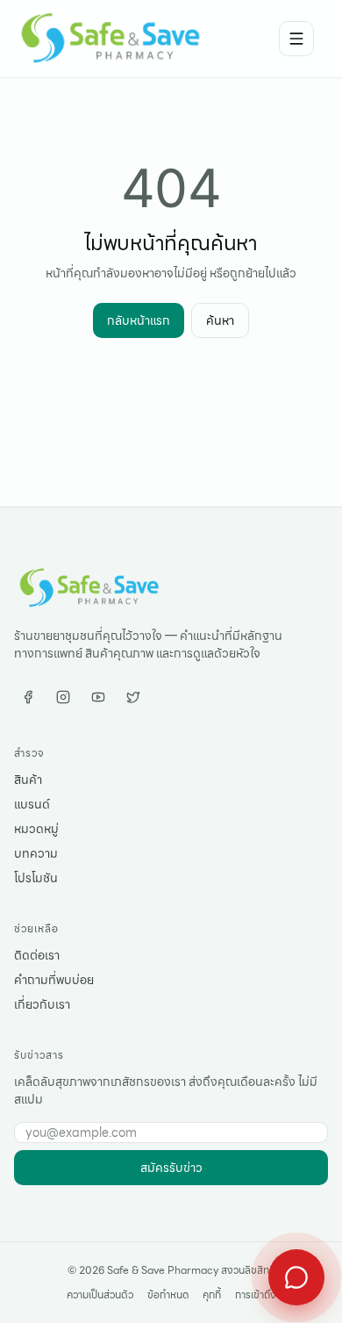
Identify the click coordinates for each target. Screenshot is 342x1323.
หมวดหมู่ (36, 828)
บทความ (36, 853)
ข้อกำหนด (168, 1295)
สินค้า (28, 779)
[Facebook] (28, 697)
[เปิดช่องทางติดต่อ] (296, 1277)
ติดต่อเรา (37, 955)
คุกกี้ (212, 1295)
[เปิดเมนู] (296, 38)
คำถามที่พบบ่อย (54, 979)
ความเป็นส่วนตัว (100, 1295)
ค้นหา (220, 320)
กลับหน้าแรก (138, 320)
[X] (133, 697)
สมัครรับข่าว (171, 1167)
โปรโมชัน (36, 878)
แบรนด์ (32, 804)
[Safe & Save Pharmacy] (111, 38)
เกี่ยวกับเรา (42, 1004)
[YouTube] (98, 697)
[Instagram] (63, 697)
